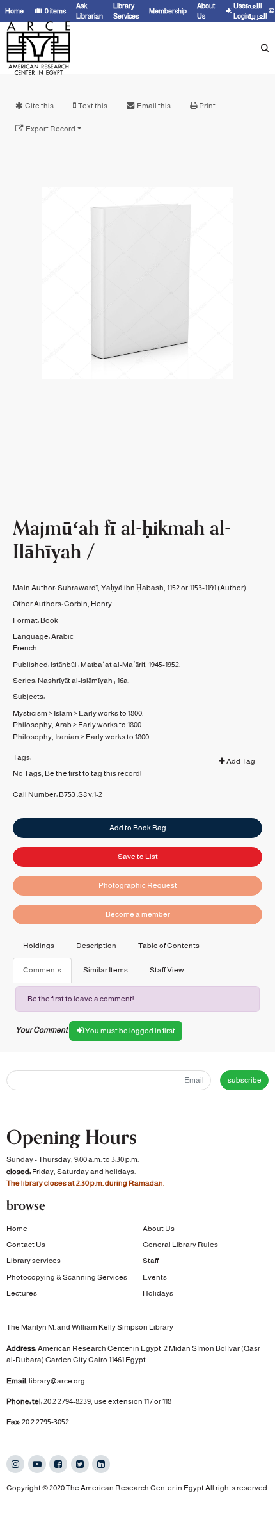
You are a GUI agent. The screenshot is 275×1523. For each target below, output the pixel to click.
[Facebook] (58, 1464)
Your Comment (41, 1030)
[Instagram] (15, 1464)
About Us (159, 1228)
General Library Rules (180, 1244)
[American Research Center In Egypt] (38, 48)
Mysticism (30, 713)
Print (207, 105)
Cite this (39, 105)
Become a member (138, 914)
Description (96, 945)
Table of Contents (169, 945)
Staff (151, 1260)
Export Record (50, 128)
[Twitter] (80, 1464)
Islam (63, 713)
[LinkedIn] (101, 1464)
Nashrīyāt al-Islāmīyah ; (77, 680)
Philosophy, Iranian (46, 736)
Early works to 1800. (111, 713)
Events (155, 1277)
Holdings (38, 945)
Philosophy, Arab (42, 724)
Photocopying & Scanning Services (66, 1277)
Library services (33, 1260)
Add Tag (240, 761)
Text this (92, 105)
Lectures (21, 1293)
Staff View (167, 969)
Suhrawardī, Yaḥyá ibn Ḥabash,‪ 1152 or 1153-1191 (137, 587)
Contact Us (25, 1244)
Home (17, 1228)
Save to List (138, 856)
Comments (42, 969)
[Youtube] (37, 1464)
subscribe (245, 1080)
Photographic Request (137, 885)
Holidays (158, 1293)
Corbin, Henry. (88, 603)
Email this (154, 105)
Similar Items (105, 969)
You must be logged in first (129, 1030)
